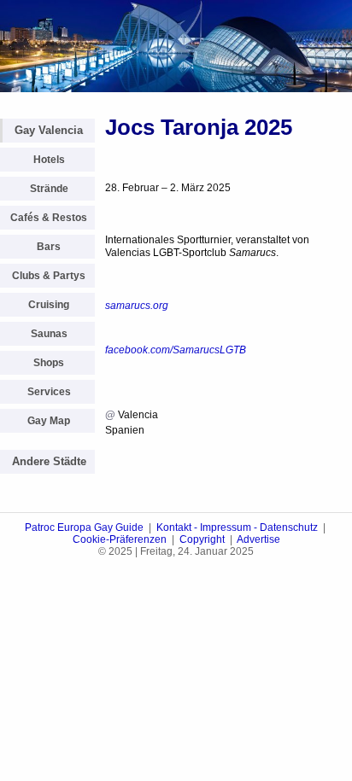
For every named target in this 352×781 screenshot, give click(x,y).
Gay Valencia (49, 130)
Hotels (49, 160)
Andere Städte (49, 461)
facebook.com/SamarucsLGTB (175, 350)
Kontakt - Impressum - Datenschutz (237, 527)
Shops (48, 363)
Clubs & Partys (48, 276)
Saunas (49, 334)
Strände (49, 189)
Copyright (202, 539)
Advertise (258, 539)
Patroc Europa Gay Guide (84, 527)
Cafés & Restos (48, 218)
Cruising (48, 305)
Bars (49, 247)
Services (49, 392)
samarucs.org (136, 306)
